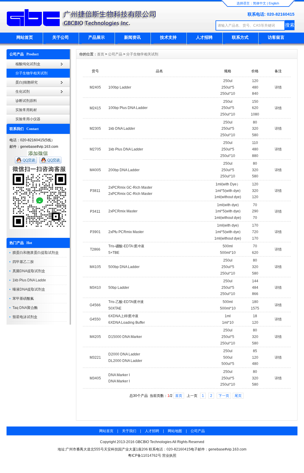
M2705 (95, 149)
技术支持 (168, 37)
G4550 (95, 319)
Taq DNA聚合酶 (25, 308)
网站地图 (175, 431)
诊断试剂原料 (26, 101)
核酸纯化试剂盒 (27, 64)
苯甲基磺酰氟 (23, 298)
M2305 (95, 128)
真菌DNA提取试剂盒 (28, 271)
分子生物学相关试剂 (31, 73)
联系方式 (240, 37)
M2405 (95, 87)
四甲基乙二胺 (23, 262)
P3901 (95, 232)
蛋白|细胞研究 (26, 82)
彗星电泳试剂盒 (24, 317)
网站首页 (24, 37)
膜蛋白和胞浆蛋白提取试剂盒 (35, 253)
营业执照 (169, 455)
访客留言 (276, 37)
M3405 (95, 378)
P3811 (95, 191)
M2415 (95, 108)
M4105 (95, 267)
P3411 (95, 211)
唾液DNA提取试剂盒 (28, 289)
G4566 (95, 305)
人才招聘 (204, 37)
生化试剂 (22, 91)
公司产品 (115, 54)
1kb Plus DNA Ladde (29, 280)
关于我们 (129, 431)
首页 (100, 54)
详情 (278, 87)
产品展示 (96, 37)
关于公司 (60, 37)
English (274, 3)
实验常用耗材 (26, 110)
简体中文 (259, 3)
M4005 (95, 170)
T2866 (95, 249)
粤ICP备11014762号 (144, 455)
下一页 (223, 396)
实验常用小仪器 (27, 119)
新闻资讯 (132, 37)
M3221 (95, 357)
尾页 (238, 396)
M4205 (95, 337)
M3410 (95, 288)
